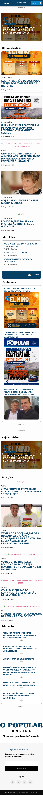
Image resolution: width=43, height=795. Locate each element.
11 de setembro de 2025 (8, 573)
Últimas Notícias (9, 24)
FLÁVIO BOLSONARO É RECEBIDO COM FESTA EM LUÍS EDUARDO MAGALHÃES (19, 684)
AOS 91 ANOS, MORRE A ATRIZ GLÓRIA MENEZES (19, 202)
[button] (2, 26)
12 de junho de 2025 (7, 620)
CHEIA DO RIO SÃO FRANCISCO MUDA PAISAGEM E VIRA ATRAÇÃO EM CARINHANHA (18, 695)
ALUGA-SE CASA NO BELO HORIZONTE (18, 659)
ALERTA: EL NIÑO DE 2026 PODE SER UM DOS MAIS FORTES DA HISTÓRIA (19, 30)
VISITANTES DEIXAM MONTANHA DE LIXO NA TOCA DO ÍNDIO (21, 615)
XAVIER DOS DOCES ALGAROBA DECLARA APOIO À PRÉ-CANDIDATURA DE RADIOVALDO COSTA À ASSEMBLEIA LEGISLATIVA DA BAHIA (21, 538)
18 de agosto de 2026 (7, 207)
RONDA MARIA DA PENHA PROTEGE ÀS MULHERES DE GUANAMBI (17, 224)
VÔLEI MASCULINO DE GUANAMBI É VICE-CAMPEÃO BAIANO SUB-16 (19, 592)
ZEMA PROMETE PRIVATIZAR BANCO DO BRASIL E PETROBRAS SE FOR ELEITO (21, 491)
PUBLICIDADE (21, 7)
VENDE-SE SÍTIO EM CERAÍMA (15, 253)
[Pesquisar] (40, 3)
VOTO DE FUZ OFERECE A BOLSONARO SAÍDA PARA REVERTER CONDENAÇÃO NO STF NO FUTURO (21, 565)
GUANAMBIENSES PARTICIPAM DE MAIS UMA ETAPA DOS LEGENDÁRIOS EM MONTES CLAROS (20, 128)
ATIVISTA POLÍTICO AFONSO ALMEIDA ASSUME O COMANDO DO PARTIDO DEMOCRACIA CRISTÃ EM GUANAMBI (20, 157)
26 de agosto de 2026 (7, 90)
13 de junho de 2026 (7, 547)
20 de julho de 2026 (7, 498)
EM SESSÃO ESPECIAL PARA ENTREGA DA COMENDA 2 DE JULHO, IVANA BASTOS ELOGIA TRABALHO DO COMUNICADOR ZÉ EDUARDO (20, 671)
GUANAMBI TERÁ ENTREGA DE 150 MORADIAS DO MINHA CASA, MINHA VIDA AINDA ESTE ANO (20, 648)
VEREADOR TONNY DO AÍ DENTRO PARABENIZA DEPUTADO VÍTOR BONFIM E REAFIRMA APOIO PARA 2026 (20, 635)
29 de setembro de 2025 (8, 599)
